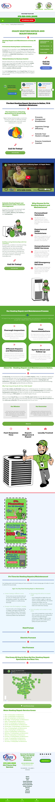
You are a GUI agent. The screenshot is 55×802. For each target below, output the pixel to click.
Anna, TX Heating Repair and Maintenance (14, 716)
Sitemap (27, 791)
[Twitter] (48, 754)
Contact (27, 792)
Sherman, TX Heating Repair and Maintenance (15, 739)
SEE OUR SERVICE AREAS (27, 763)
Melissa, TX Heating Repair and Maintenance (15, 734)
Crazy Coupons (27, 786)
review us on (11, 93)
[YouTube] (46, 754)
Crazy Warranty (27, 783)
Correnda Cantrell (46, 84)
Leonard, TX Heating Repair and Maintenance (15, 731)
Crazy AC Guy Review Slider (12, 86)
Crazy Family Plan (27, 784)
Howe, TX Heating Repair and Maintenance (14, 729)
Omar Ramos (29, 84)
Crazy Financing (27, 781)
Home (27, 776)
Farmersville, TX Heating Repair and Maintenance (17, 726)
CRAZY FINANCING (39, 9)
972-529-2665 (9, 763)
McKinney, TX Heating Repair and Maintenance (16, 733)
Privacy (27, 787)
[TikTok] (44, 754)
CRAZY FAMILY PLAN (48, 9)
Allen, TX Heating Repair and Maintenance (14, 714)
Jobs (27, 779)
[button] (28, 20)
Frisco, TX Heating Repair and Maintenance (15, 728)
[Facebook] (42, 754)
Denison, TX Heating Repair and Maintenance (15, 723)
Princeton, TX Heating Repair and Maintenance (16, 736)
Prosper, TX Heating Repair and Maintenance (15, 738)
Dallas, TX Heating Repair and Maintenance (14, 721)
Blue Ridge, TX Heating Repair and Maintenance (17, 719)
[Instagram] (40, 754)
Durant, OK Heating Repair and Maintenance (16, 724)
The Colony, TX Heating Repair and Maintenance (16, 741)
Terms (27, 789)
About (27, 778)
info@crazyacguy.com (27, 764)
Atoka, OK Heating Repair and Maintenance (14, 718)
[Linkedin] (50, 754)
